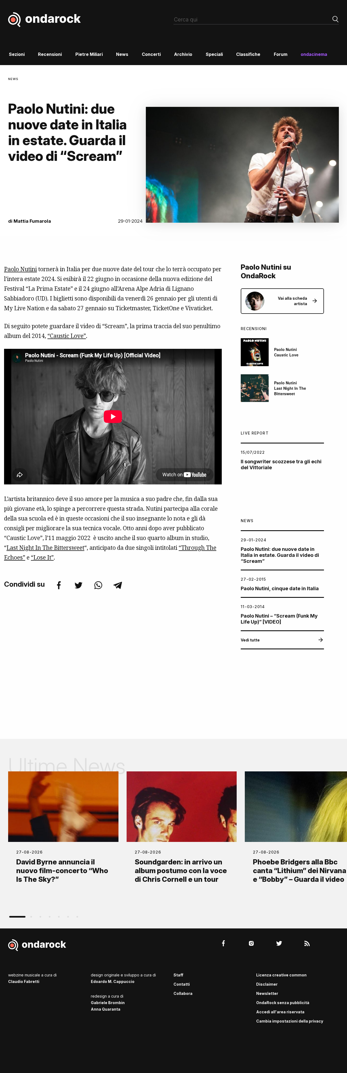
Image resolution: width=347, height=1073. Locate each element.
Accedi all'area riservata (280, 1012)
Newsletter (267, 993)
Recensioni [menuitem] (50, 54)
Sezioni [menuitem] (17, 54)
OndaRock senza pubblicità (282, 1002)
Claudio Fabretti (23, 981)
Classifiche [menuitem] (248, 54)
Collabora (183, 993)
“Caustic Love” (66, 336)
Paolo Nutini (20, 269)
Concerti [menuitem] (151, 54)
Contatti (182, 984)
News (13, 79)
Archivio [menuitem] (183, 54)
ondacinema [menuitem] (314, 54)
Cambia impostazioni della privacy (289, 1021)
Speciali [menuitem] (214, 54)
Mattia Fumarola (32, 221)
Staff (178, 975)
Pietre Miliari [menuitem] (89, 54)
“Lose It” (42, 557)
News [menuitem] (122, 54)
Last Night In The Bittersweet (45, 547)
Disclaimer (267, 984)
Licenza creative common (281, 975)
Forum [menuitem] (280, 54)
